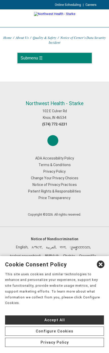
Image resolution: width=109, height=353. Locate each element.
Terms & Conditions (55, 165)
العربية (51, 247)
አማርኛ (37, 247)
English (22, 247)
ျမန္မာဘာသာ (80, 247)
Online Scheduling (68, 5)
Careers (91, 5)
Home (7, 37)
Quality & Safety (44, 37)
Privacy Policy (54, 171)
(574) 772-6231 (54, 124)
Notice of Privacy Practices (54, 185)
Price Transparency (54, 198)
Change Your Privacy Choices (54, 178)
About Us (22, 37)
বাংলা (63, 247)
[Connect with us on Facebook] (52, 140)
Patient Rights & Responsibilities (54, 191)
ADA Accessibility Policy (54, 158)
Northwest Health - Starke (54, 103)
